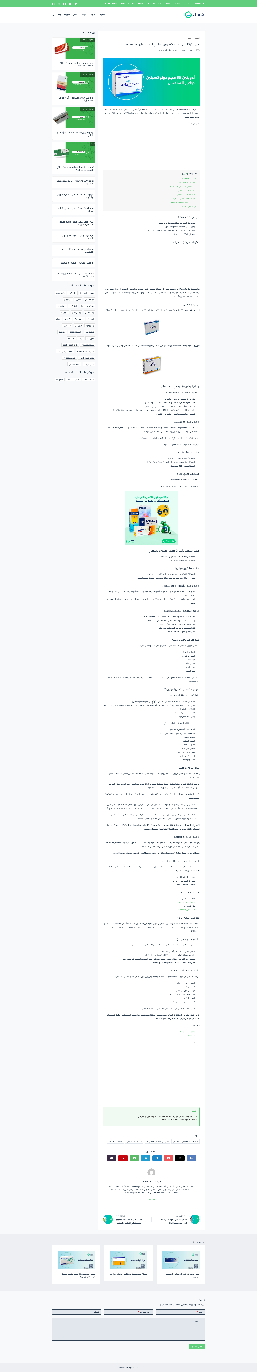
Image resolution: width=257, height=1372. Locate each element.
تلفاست (71, 338)
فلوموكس (89, 332)
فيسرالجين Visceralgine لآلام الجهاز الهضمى (77, 250)
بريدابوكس (76, 312)
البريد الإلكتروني (144, 1312)
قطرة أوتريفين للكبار (65, 351)
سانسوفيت (79, 319)
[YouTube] (70, 4)
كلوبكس (72, 293)
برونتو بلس (61, 306)
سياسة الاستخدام (111, 3)
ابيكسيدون (89, 299)
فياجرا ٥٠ (59, 379)
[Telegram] (145, 1158)
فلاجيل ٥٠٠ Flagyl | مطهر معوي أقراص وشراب (75, 209)
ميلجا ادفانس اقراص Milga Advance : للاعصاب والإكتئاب (76, 64)
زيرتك (81, 338)
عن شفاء (168, 3)
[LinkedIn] (76, 4)
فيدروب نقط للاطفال (85, 351)
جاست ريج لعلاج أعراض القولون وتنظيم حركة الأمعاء (75, 274)
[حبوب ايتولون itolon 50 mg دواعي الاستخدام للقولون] (180, 1260)
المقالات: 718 (151, 1199)
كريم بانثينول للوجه (70, 345)
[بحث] (53, 15)
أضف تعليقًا (198, 1321)
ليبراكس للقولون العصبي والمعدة (77, 263)
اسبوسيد (90, 338)
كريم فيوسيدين (88, 345)
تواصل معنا (157, 3)
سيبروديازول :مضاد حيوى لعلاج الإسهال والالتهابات (75, 195)
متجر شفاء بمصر (199, 3)
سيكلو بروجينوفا (87, 306)
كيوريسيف (60, 293)
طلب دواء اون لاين (143, 3)
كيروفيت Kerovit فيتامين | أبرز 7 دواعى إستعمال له (76, 99)
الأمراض (76, 14)
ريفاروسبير (90, 325)
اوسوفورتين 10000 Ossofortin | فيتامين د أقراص (74, 133)
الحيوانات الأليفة (64, 14)
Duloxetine (191, 1035)
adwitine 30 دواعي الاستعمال (185, 1141)
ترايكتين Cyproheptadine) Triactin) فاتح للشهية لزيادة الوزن (75, 168)
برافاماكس (89, 312)
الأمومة (85, 14)
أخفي (185, 173)
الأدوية (102, 14)
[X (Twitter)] (59, 4)
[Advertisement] (151, 147)
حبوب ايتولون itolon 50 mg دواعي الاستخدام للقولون (183, 1275)
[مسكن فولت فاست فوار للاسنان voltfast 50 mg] (128, 1260)
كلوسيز (67, 319)
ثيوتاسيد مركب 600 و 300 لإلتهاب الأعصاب (78, 236)
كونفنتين (67, 325)
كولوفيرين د (89, 364)
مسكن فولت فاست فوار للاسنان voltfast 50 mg (128, 1274)
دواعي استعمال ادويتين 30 (157, 1141)
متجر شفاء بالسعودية (182, 3)
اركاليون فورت (75, 332)
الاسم (200, 1312)
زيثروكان (78, 325)
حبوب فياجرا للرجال (87, 358)
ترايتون (78, 299)
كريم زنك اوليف (73, 379)
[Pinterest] (168, 1158)
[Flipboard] (123, 1158)
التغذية (94, 14)
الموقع (96, 1312)
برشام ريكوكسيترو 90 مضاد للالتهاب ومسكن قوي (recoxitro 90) (78, 1275)
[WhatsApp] (134, 1158)
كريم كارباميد (89, 379)
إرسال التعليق (197, 1346)
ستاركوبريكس (74, 364)
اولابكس (73, 306)
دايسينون (67, 299)
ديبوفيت (62, 332)
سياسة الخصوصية (127, 3)
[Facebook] (53, 4)
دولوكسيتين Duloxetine (186, 902)
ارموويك (64, 312)
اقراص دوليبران (69, 358)
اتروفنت (91, 319)
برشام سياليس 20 (87, 293)
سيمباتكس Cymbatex (186, 909)
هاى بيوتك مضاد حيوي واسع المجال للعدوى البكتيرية (76, 223)
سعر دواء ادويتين (134, 1141)
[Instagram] (64, 4)
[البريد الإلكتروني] (111, 1158)
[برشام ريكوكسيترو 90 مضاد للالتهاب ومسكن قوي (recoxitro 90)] (76, 1260)
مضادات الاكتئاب (115, 1141)
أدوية (175, 50)
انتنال (58, 319)
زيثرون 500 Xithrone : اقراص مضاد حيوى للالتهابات (75, 182)
